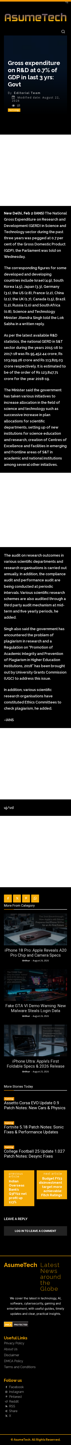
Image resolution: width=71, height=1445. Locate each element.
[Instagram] (6, 1392)
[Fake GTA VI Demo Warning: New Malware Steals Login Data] (35, 985)
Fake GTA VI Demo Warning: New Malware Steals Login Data (35, 1008)
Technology (14, 110)
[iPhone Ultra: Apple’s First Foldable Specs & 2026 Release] (35, 1040)
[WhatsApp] (35, 898)
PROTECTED (20, 1324)
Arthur (26, 960)
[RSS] (6, 1406)
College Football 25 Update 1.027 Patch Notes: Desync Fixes (34, 1154)
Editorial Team (27, 93)
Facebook (16, 1387)
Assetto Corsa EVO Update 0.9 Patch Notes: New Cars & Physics (34, 1105)
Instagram (16, 1391)
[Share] (6, 1411)
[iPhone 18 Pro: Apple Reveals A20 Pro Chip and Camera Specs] (35, 929)
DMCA (8, 1324)
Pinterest (15, 1396)
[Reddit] (6, 1401)
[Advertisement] (35, 170)
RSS (12, 1406)
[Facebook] (8, 898)
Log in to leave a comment (35, 1231)
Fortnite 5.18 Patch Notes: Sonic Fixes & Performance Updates (34, 1129)
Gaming (9, 1098)
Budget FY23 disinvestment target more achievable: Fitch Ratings (50, 1187)
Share (13, 1411)
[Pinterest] (26, 898)
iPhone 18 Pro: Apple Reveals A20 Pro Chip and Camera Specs (36, 953)
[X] (17, 898)
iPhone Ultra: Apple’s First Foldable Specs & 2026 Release (35, 1064)
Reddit (14, 1401)
